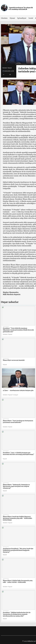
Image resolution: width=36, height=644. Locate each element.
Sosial (31, 18)
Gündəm (4, 18)
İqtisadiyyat (21, 18)
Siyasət (12, 18)
